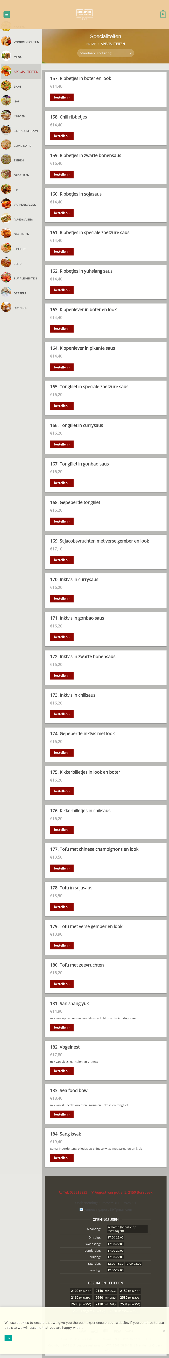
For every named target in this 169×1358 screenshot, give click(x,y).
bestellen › (62, 97)
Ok (8, 1338)
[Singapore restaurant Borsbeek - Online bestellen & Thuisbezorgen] (85, 14)
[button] (7, 14)
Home (91, 44)
